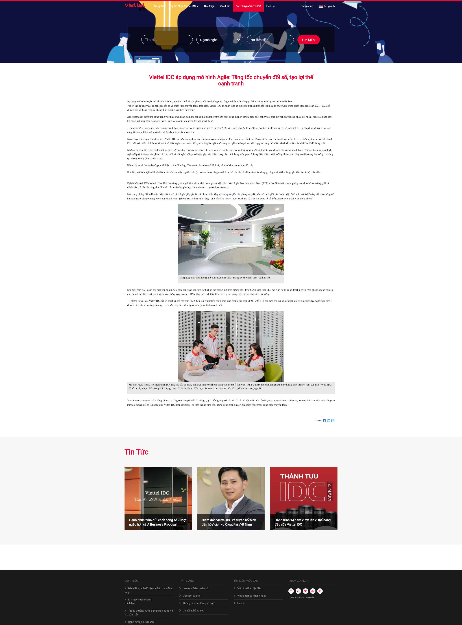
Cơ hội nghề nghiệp (193, 610)
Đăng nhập (307, 6)
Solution (298, 597)
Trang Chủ (159, 6)
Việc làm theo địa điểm (249, 588)
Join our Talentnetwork (196, 588)
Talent (291, 597)
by (303, 597)
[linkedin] (298, 591)
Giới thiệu (209, 6)
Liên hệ (241, 603)
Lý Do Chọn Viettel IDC (183, 6)
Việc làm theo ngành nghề (251, 595)
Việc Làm (225, 6)
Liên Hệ (270, 6)
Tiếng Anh (329, 6)
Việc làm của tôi (191, 595)
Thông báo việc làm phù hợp (198, 603)
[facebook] (291, 591)
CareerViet (310, 597)
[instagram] (320, 591)
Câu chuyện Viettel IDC (248, 6)
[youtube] (312, 591)
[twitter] (305, 591)
